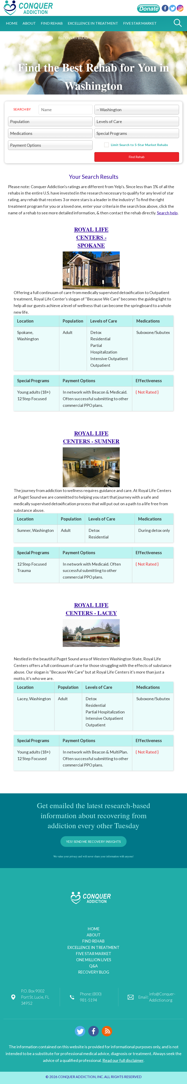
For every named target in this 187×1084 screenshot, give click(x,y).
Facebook (165, 8)
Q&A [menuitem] (49, 38)
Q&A (93, 966)
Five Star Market (93, 953)
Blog (107, 1031)
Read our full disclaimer (122, 1060)
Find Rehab (137, 157)
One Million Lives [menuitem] (23, 38)
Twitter (172, 8)
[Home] (28, 12)
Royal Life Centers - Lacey (91, 609)
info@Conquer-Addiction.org (162, 997)
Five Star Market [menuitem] (140, 23)
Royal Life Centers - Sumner (91, 437)
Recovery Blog (93, 972)
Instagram (180, 8)
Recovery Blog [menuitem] (73, 38)
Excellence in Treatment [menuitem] (93, 23)
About (94, 935)
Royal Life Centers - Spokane (91, 237)
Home (93, 928)
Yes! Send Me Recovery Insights (93, 841)
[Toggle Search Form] (178, 23)
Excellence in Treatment (93, 947)
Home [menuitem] (12, 23)
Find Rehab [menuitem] (52, 23)
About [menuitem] (29, 23)
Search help (167, 212)
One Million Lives (93, 959)
